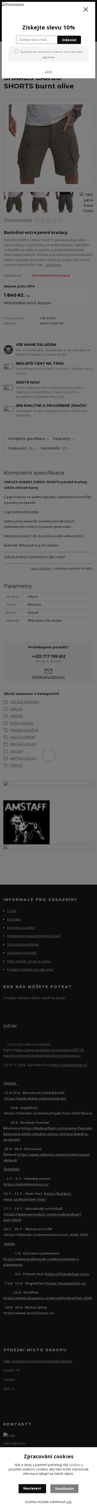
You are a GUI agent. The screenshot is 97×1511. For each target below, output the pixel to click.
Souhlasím (64, 1489)
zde (69, 1502)
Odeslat (69, 40)
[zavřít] (86, 10)
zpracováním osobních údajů (54, 52)
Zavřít (48, 71)
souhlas (74, 1465)
